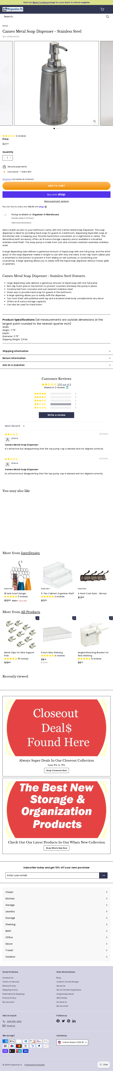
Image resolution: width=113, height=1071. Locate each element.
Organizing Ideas (65, 994)
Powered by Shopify (35, 1064)
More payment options (56, 201)
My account (8, 1002)
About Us (60, 985)
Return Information (14, 358)
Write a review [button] (57, 415)
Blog (58, 977)
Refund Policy (9, 985)
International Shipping (14, 994)
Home (5, 26)
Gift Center (61, 998)
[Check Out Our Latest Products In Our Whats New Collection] (56, 809)
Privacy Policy (9, 998)
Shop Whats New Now (56, 848)
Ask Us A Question (14, 365)
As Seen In (61, 1002)
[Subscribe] (103, 875)
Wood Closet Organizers (68, 989)
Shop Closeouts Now (56, 770)
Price (6, 139)
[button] (9, 135)
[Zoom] (94, 121)
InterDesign (30, 553)
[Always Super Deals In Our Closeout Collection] (56, 727)
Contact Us (8, 977)
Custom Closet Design (67, 981)
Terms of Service (11, 981)
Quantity (8, 152)
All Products (30, 612)
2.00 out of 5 (64, 384)
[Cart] (102, 9)
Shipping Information (16, 351)
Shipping (7, 179)
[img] (11, 434)
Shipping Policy (10, 989)
